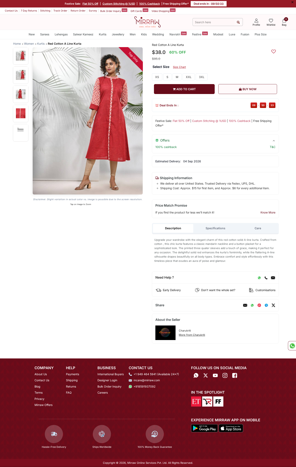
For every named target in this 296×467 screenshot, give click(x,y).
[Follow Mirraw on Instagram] (225, 375)
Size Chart (179, 67)
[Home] (147, 22)
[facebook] (266, 305)
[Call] (266, 277)
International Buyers (110, 374)
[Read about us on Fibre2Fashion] (218, 401)
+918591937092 (145, 386)
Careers (102, 392)
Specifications (215, 228)
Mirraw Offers (43, 405)
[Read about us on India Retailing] (207, 401)
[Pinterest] (259, 305)
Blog (37, 386)
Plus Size (261, 34)
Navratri (177, 34)
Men (133, 34)
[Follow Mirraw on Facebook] (234, 375)
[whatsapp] (252, 305)
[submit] (238, 22)
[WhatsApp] (259, 277)
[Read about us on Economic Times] (196, 401)
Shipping (72, 380)
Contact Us (11, 10)
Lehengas (61, 34)
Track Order (60, 10)
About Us (41, 374)
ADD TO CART (186, 89)
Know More (267, 212)
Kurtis (102, 34)
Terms (39, 392)
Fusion (245, 34)
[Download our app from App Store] (231, 428)
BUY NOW (249, 89)
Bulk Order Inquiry (113, 11)
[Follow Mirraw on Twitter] (205, 375)
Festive (199, 34)
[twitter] (273, 305)
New (32, 34)
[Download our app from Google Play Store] (204, 428)
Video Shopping (163, 11)
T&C (272, 147)
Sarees (44, 34)
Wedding (158, 34)
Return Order (78, 10)
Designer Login (107, 380)
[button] (20, 55)
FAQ (69, 392)
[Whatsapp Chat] (292, 345)
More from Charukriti (192, 334)
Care (258, 228)
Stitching (45, 10)
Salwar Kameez (83, 34)
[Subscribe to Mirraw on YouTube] (215, 375)
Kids (144, 34)
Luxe (232, 34)
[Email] (273, 277)
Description (173, 228)
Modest (218, 34)
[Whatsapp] (195, 375)
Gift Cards (139, 11)
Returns (71, 386)
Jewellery (118, 34)
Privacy (39, 398)
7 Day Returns (29, 10)
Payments (72, 374)
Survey (93, 10)
